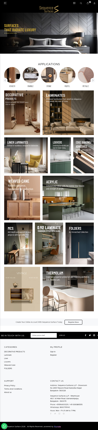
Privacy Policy (9, 386)
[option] (12, 77)
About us (7, 392)
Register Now (73, 322)
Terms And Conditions (13, 389)
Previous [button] (5, 80)
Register (53, 355)
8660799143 (60, 407)
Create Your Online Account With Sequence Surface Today (39, 322)
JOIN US (62, 335)
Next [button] (92, 80)
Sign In (52, 352)
